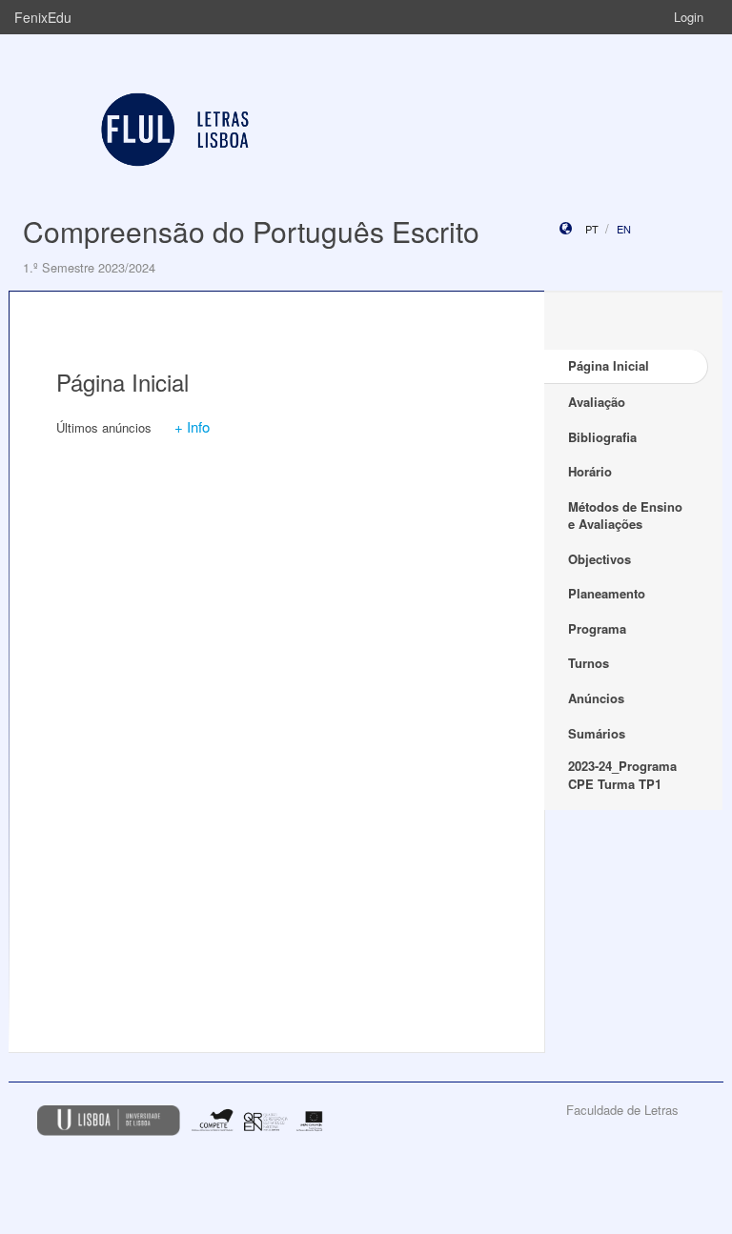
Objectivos (599, 559)
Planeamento (606, 593)
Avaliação (596, 402)
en (624, 228)
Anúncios (596, 698)
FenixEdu (42, 17)
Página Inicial (608, 365)
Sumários (596, 733)
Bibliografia (602, 437)
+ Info (192, 426)
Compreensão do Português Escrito (251, 231)
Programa (597, 628)
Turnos (588, 663)
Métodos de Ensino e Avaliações (625, 515)
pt (592, 228)
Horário (590, 471)
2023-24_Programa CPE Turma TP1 (622, 775)
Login (688, 17)
